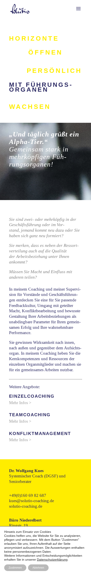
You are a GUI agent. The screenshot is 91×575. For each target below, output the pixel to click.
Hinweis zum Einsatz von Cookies (27, 531)
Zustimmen (15, 567)
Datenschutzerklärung (52, 559)
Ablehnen (38, 567)
